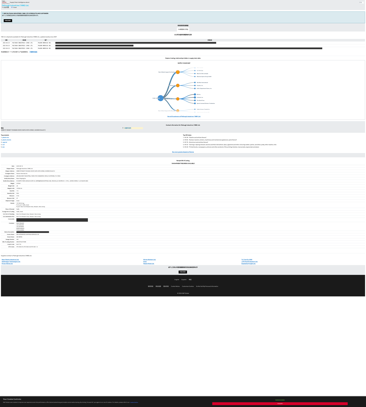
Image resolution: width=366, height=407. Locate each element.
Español (183, 279)
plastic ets (5, 137)
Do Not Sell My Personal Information (207, 286)
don (3, 147)
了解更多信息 (33, 52)
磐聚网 (6, 2)
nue (3, 144)
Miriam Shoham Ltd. (149, 259)
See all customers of (184, 116)
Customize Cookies (188, 286)
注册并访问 (127, 128)
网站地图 (158, 286)
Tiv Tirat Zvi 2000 (247, 259)
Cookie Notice (175, 286)
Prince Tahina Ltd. (7, 263)
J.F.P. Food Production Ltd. (250, 261)
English (177, 279)
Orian (145, 261)
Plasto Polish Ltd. (148, 263)
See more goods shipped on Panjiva (183, 152)
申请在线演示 (8, 20)
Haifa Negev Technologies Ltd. (11, 261)
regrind (4, 142)
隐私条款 (166, 286)
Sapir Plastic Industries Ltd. (10, 259)
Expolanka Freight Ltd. (249, 263)
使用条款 (150, 286)
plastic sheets (6, 140)
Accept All (280, 403)
